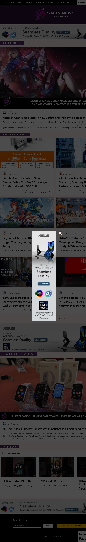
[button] (60, 233)
